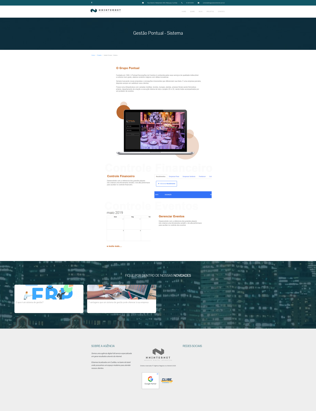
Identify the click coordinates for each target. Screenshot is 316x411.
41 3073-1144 (190, 3)
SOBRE (192, 11)
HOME (184, 11)
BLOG (200, 11)
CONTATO (221, 11)
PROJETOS (210, 11)
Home (93, 55)
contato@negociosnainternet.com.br (214, 3)
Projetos (99, 55)
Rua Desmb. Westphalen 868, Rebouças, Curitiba (162, 3)
